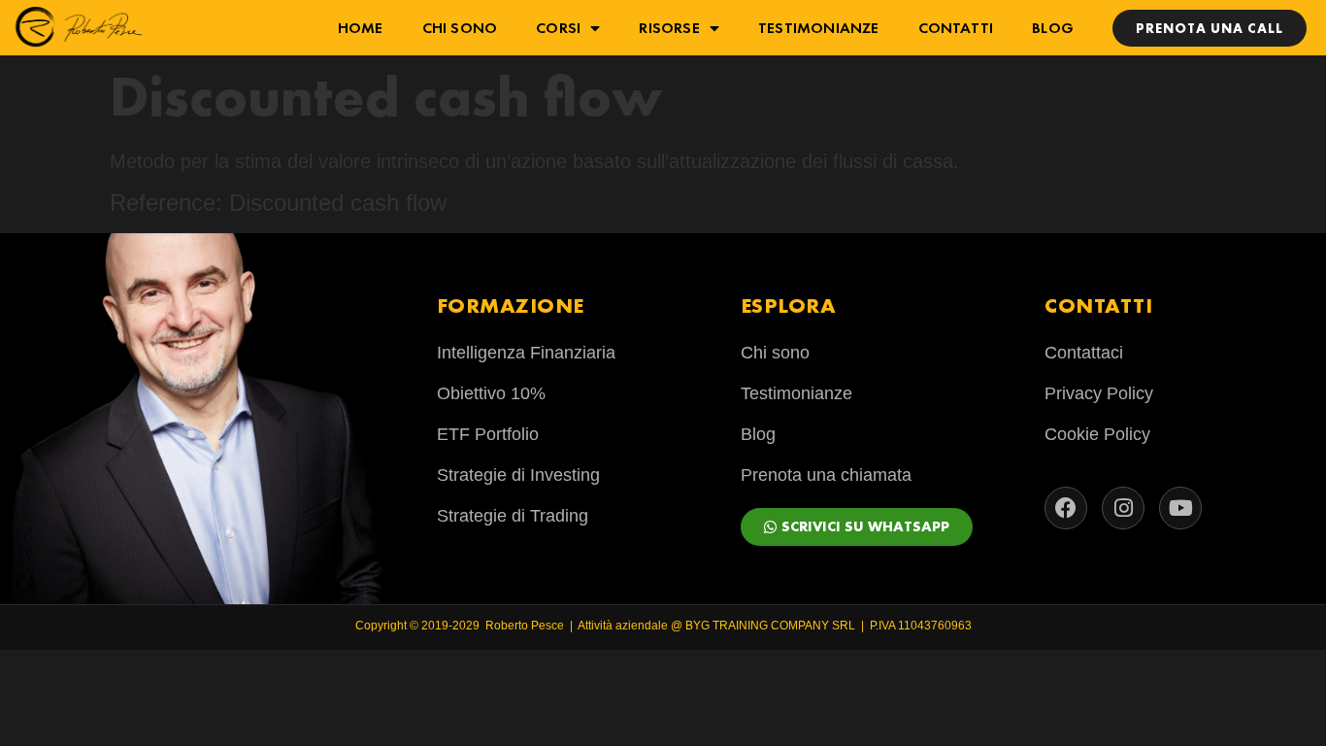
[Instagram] (1123, 508)
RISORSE (669, 27)
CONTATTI (956, 27)
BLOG (1053, 27)
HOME (360, 27)
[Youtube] (1180, 508)
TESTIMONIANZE (818, 27)
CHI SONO (460, 27)
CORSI (558, 27)
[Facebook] (1065, 508)
